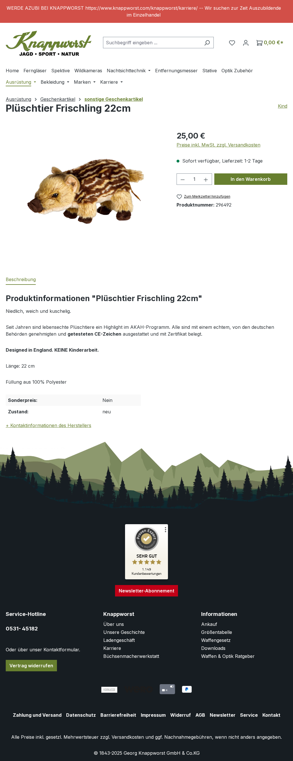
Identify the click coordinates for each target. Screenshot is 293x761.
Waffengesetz (216, 640)
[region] (146, 11)
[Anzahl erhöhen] (206, 179)
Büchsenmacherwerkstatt (131, 656)
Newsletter (222, 715)
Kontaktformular (61, 649)
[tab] (21, 280)
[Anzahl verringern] (183, 179)
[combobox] (152, 42)
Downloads (213, 648)
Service (249, 715)
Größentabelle (216, 632)
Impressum (153, 715)
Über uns (113, 624)
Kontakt (271, 715)
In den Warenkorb (251, 179)
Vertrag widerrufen (31, 665)
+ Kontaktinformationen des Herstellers (48, 425)
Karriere (112, 648)
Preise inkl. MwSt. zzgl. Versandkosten (218, 145)
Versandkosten (128, 737)
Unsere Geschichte (124, 632)
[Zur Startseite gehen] (49, 41)
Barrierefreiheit (118, 715)
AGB (200, 715)
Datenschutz (81, 715)
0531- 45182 (22, 629)
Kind (282, 106)
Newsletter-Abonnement (146, 591)
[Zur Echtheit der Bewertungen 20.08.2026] (146, 577)
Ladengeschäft (119, 640)
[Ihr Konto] (246, 42)
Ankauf (209, 624)
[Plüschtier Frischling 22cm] (85, 191)
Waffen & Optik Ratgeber (228, 656)
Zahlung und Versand (37, 715)
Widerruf (180, 715)
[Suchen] (207, 42)
